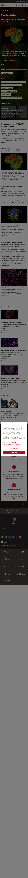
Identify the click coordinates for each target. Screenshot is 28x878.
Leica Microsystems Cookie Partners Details (11, 444)
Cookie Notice (13, 442)
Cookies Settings (14, 448)
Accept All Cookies (14, 452)
